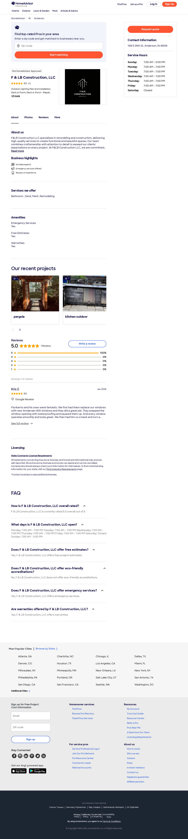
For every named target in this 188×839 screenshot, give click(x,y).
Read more (17, 151)
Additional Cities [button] (19, 691)
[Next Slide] (20, 329)
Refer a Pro (132, 723)
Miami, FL (140, 663)
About (15, 117)
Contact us (132, 772)
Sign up (30, 739)
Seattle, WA (103, 684)
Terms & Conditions (112, 821)
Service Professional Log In (86, 749)
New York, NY (143, 670)
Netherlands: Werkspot (113, 807)
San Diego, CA (26, 684)
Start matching (59, 54)
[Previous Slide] (13, 329)
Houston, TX (64, 663)
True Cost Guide (135, 713)
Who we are (133, 753)
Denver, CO (25, 663)
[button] (35, 299)
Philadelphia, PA (27, 677)
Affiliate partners (135, 781)
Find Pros (77, 709)
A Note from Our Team (138, 732)
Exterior (26, 11)
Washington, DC (144, 684)
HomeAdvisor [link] (18, 18)
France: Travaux (56, 807)
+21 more (15, 96)
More (55, 11)
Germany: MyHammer (76, 807)
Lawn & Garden (41, 11)
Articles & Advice (69, 11)
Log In (153, 4)
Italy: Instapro (94, 807)
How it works (133, 749)
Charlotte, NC (65, 656)
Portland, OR (64, 677)
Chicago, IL (102, 656)
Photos (28, 117)
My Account (133, 709)
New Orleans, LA (106, 670)
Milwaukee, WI (26, 670)
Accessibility (108, 815)
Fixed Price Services (82, 718)
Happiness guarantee (138, 777)
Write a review (87, 343)
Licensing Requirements (139, 737)
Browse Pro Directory (83, 713)
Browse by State (45, 648)
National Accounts (81, 767)
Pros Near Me (133, 727)
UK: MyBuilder (133, 807)
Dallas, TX (140, 656)
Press (129, 763)
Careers (131, 758)
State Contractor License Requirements (31, 455)
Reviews (44, 117)
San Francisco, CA (68, 684)
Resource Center (135, 718)
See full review (20, 423)
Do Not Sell (96, 815)
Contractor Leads (81, 763)
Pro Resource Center (83, 758)
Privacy (77, 815)
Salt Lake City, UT (106, 677)
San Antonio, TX (144, 677)
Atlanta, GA (25, 656)
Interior (15, 11)
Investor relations (136, 767)
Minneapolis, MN (66, 670)
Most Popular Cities (20, 648)
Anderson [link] (39, 18)
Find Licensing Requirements (61, 469)
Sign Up (169, 4)
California (86, 815)
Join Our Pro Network (83, 753)
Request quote (150, 29)
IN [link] (29, 18)
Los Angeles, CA (105, 663)
